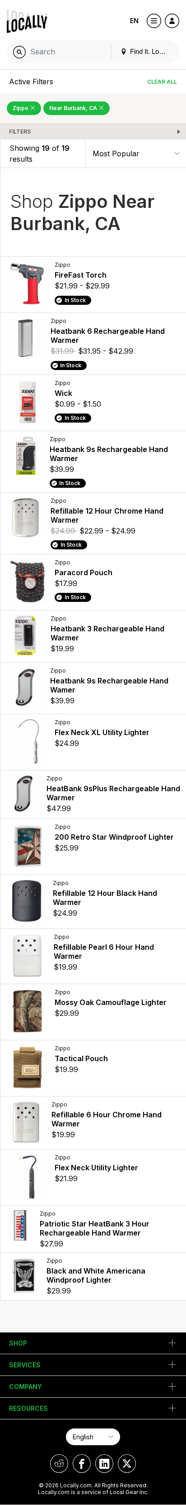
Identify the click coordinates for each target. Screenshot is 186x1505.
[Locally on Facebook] (82, 1463)
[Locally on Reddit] (59, 1463)
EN (134, 20)
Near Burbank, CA (73, 108)
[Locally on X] (127, 1463)
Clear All (162, 81)
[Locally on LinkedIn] (104, 1463)
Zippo (21, 108)
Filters (20, 131)
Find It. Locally (150, 51)
